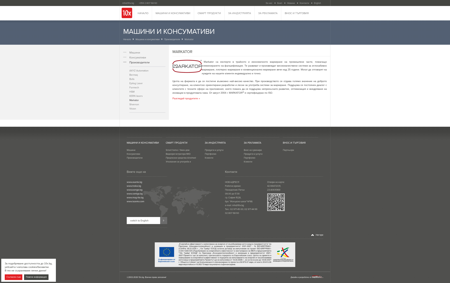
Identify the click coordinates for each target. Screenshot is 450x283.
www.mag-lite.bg (135, 197)
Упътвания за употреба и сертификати (178, 163)
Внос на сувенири (253, 150)
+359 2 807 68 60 (148, 3)
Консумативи (137, 57)
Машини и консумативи (173, 13)
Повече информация (36, 277)
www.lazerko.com (135, 201)
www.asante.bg (134, 182)
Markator (134, 100)
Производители (172, 39)
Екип (279, 3)
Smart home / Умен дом (177, 150)
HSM (131, 91)
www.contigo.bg (135, 193)
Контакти (304, 3)
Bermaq (133, 75)
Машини (134, 52)
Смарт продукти (209, 13)
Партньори (288, 150)
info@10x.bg (238, 205)
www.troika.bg (134, 185)
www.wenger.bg (134, 189)
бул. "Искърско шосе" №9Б (239, 201)
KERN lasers (136, 96)
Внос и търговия (297, 13)
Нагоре (319, 234)
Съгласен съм (14, 277)
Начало (143, 13)
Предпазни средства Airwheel (181, 157)
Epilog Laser (136, 83)
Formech (134, 87)
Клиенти (209, 157)
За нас (269, 3)
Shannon (134, 104)
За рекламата (268, 13)
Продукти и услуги (214, 150)
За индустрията (239, 13)
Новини (291, 3)
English (317, 3)
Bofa (131, 79)
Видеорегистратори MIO (178, 153)
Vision (132, 108)
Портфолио (210, 153)
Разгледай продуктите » (186, 98)
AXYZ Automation (139, 70)
